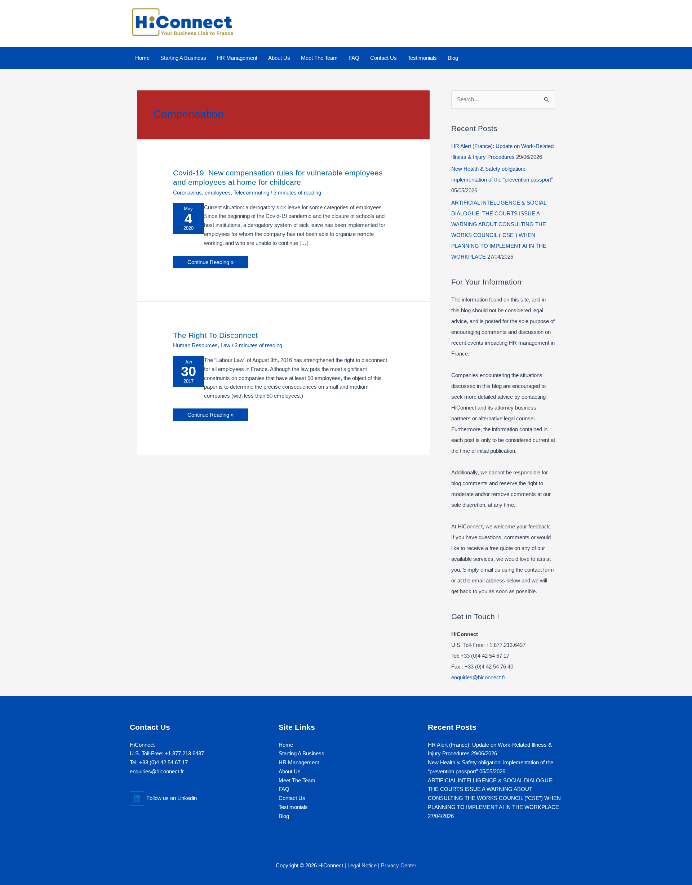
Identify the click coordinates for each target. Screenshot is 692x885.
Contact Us (292, 798)
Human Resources (195, 345)
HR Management (299, 762)
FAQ (284, 789)
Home (286, 745)
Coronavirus (187, 192)
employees (218, 192)
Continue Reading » (210, 260)
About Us (290, 771)
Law (225, 345)
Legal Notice (362, 865)
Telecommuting (251, 192)
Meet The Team (297, 780)
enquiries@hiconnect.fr (478, 677)
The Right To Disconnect (215, 335)
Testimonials (293, 807)
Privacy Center (398, 865)
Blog (284, 816)
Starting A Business (301, 753)
